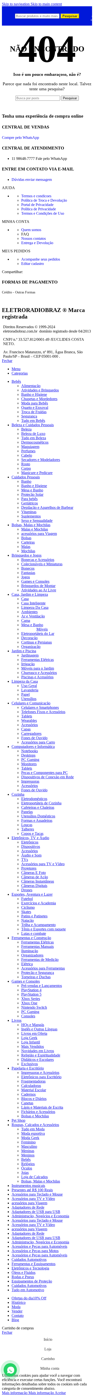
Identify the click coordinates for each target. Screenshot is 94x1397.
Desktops (28, 755)
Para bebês (29, 499)
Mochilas (28, 551)
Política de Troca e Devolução (44, 200)
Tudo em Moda (33, 1129)
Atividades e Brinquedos (40, 390)
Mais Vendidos (32, 1046)
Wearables (29, 720)
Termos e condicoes (36, 196)
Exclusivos (29, 1064)
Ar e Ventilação (33, 616)
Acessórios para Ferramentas (43, 968)
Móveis (42, 629)
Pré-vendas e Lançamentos (41, 986)
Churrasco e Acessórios (39, 673)
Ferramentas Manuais (37, 946)
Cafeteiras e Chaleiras (37, 807)
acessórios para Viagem (39, 534)
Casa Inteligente (33, 603)
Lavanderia (29, 690)
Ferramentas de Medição (40, 959)
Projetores (28, 868)
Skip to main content (46, 4)
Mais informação (28, 1393)
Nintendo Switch (34, 1007)
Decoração (29, 638)
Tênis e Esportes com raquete (43, 929)
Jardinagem (30, 655)
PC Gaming (30, 760)
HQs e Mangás (32, 1025)
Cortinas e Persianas (36, 642)
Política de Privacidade (38, 209)
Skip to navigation (16, 4)
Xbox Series (30, 999)
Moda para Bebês (34, 403)
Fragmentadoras (33, 1081)
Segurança (29, 416)
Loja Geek (29, 1038)
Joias (25, 1172)
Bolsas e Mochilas (35, 1116)
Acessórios (29, 725)
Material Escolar (33, 1090)
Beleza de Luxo (33, 434)
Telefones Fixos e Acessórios (43, 712)
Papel (25, 694)
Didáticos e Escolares (37, 1059)
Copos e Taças (32, 833)
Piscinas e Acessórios (37, 677)
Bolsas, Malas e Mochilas (40, 1181)
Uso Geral (29, 686)
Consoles (28, 1016)
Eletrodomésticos (34, 799)
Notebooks (29, 751)
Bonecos (27, 568)
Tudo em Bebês (33, 420)
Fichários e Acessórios (38, 1112)
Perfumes (28, 451)
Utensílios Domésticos (38, 816)
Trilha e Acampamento (38, 925)
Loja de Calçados (34, 1177)
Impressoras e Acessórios (40, 1073)
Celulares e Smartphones (40, 707)
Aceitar (60, 1393)
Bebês (26, 1159)
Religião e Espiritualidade (40, 1055)
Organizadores (32, 955)
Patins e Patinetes (34, 916)
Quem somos (31, 230)
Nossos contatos (33, 238)
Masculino (29, 1146)
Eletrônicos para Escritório (41, 1077)
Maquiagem (30, 447)
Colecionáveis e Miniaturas (41, 564)
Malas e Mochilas (34, 529)
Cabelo (26, 455)
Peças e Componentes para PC (44, 773)
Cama (25, 620)
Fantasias (28, 573)
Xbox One (29, 1003)
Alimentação (30, 386)
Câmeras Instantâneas (37, 881)
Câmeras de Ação (34, 877)
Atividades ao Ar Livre (38, 590)
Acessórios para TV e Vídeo (43, 864)
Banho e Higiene (34, 394)
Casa (25, 599)
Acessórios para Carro (38, 742)
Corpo (26, 468)
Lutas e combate (33, 933)
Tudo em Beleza (33, 438)
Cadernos (28, 1094)
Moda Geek (30, 1138)
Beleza (26, 429)
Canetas (27, 1103)
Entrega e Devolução (37, 243)
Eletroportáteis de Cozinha (41, 803)
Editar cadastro (32, 264)
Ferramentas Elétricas (37, 660)
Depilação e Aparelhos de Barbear (47, 507)
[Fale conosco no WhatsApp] (10, 1369)
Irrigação (28, 664)
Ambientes (29, 612)
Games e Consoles (35, 581)
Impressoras (30, 781)
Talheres (27, 829)
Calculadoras (31, 1086)
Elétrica (27, 964)
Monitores (29, 764)
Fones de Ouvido (34, 738)
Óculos (26, 1168)
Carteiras (28, 542)
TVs (24, 860)
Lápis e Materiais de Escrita (42, 1107)
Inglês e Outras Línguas (39, 1029)
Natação (27, 920)
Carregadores (31, 733)
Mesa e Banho (32, 490)
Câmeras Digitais (34, 886)
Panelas (27, 812)
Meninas (27, 1151)
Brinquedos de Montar (38, 586)
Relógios (28, 1164)
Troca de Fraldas (34, 412)
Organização (30, 647)
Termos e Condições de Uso (42, 213)
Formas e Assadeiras (36, 820)
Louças (26, 825)
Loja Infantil (30, 1042)
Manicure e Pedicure (37, 473)
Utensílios (28, 699)
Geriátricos (29, 503)
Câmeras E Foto (33, 873)
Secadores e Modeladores (40, 460)
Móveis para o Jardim (37, 668)
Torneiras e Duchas (36, 977)
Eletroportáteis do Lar (37, 633)
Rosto (25, 464)
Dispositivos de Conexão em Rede (47, 777)
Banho (26, 481)
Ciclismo (28, 907)
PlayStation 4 (31, 990)
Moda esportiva (33, 1133)
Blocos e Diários (34, 1099)
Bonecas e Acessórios (37, 560)
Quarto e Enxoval (34, 407)
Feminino (28, 1142)
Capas (26, 729)
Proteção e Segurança (37, 973)
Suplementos (31, 516)
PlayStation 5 (31, 994)
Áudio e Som (31, 855)
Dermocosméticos (34, 442)
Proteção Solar (32, 494)
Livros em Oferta (34, 1033)
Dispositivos (30, 846)
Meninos (27, 1155)
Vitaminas (28, 512)
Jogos (25, 577)
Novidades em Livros (37, 1051)
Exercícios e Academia (38, 903)
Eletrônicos (29, 842)
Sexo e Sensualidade (37, 520)
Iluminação (29, 951)
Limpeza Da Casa (34, 607)
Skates (26, 912)
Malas (25, 547)
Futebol (27, 899)
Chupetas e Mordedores (39, 399)
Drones (26, 890)
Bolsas (26, 538)
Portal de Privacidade (37, 205)
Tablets (26, 716)
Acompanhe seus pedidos (40, 259)
